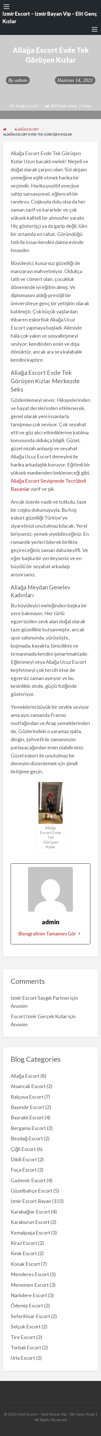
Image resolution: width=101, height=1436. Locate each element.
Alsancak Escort (28, 1086)
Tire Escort (23, 1337)
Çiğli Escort (23, 1149)
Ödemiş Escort (27, 1305)
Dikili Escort (24, 1159)
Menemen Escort (30, 1285)
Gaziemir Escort (28, 1180)
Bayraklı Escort (27, 1117)
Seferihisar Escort (30, 1316)
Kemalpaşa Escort (30, 1232)
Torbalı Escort (26, 1347)
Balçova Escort (27, 1097)
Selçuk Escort (26, 1326)
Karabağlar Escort (30, 1211)
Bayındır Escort (27, 1107)
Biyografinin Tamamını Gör (47, 933)
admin (21, 80)
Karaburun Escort (30, 1222)
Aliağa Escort (26, 105)
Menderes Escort (30, 1274)
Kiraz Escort (24, 1243)
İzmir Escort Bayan (31, 1201)
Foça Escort (24, 1170)
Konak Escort (25, 1264)
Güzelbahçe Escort (31, 1191)
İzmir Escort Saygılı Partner (40, 998)
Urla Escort (23, 1358)
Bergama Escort (28, 1128)
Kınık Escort (24, 1253)
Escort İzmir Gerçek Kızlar (39, 1016)
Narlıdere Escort (29, 1295)
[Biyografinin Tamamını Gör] (79, 933)
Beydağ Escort (27, 1138)
